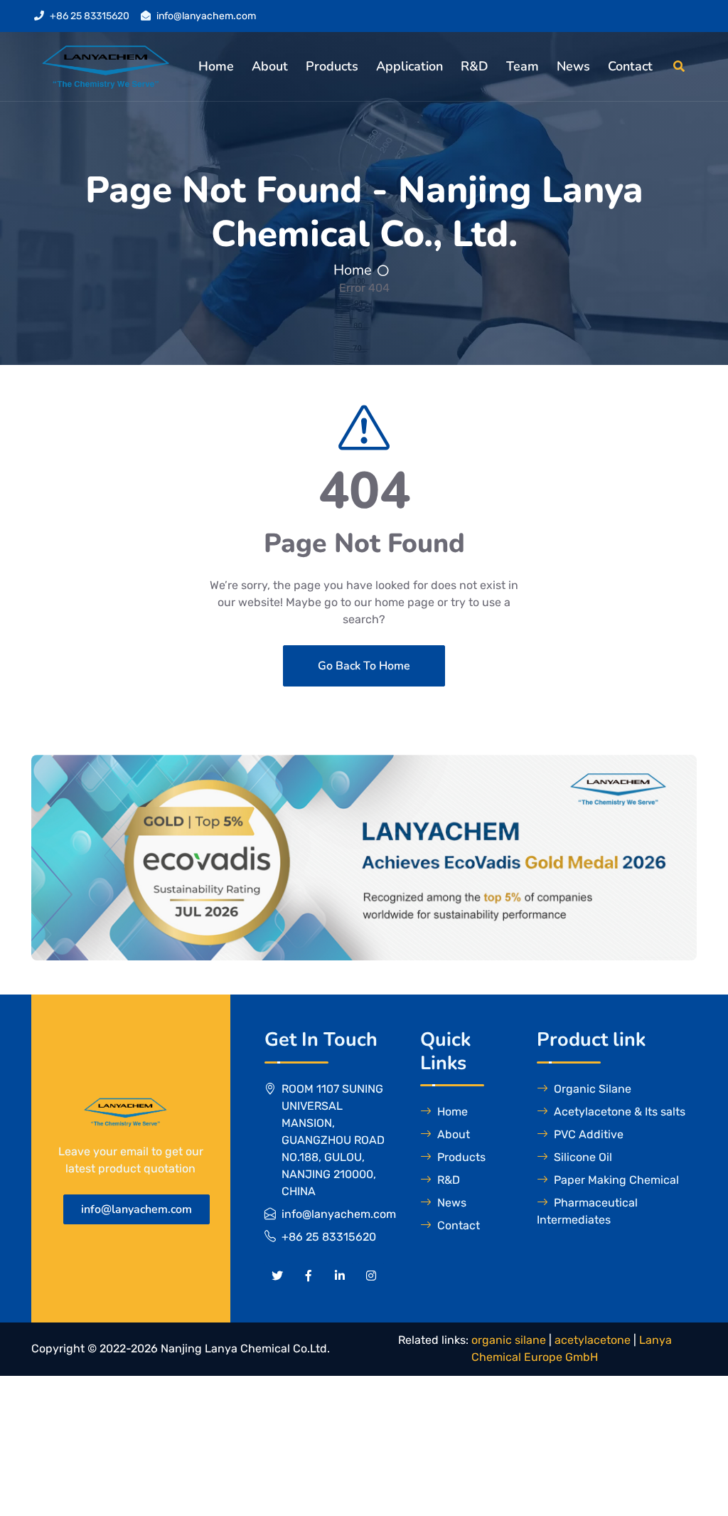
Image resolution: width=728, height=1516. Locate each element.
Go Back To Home (364, 666)
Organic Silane (592, 1089)
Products (332, 66)
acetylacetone (593, 1340)
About (270, 66)
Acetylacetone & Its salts (619, 1111)
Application (409, 66)
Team (522, 66)
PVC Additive (588, 1134)
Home (216, 66)
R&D (474, 66)
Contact (630, 66)
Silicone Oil (583, 1157)
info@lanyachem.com (206, 16)
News (573, 66)
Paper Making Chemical (616, 1180)
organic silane (508, 1340)
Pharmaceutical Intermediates (587, 1211)
